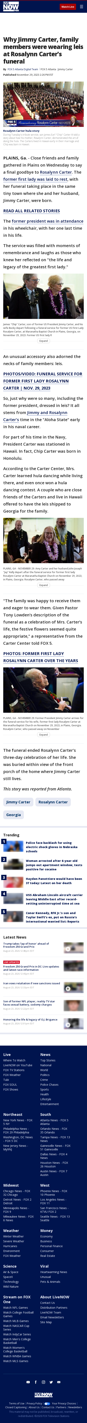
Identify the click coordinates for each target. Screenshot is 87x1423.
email (59, 1382)
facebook (36, 1382)
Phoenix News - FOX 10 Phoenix (53, 1193)
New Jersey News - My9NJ (15, 1147)
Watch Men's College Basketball (17, 1341)
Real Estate (47, 1256)
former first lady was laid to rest (35, 179)
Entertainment (49, 1104)
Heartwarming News (53, 1272)
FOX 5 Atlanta (48, 69)
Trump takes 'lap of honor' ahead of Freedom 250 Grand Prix (26, 945)
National (45, 1065)
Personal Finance (51, 1246)
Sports (44, 1089)
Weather (11, 1230)
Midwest (11, 1185)
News (45, 1054)
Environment (11, 1251)
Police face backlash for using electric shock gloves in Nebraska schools (51, 847)
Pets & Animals (50, 1282)
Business (46, 1241)
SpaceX (8, 1277)
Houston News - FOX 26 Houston (54, 1164)
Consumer (47, 1251)
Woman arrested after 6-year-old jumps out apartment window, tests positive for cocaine (54, 865)
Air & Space (10, 1272)
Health (44, 1094)
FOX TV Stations (13, 1070)
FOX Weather (12, 1075)
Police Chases (49, 1084)
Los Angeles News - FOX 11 (53, 1201)
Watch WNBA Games (17, 1356)
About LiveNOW (54, 1297)
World (44, 1070)
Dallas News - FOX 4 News (53, 1156)
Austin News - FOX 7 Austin (53, 1173)
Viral (44, 1266)
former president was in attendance (47, 221)
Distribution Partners (53, 1307)
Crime (44, 1080)
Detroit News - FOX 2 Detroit (17, 1201)
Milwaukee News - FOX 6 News (18, 1218)
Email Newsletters (52, 1317)
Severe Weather (13, 1241)
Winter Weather (13, 1236)
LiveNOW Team (50, 1312)
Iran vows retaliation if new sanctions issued (31, 983)
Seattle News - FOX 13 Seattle (55, 1218)
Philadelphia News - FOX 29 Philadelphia (16, 1130)
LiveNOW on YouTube (17, 1065)
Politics (45, 1075)
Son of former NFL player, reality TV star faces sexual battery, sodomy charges (29, 1002)
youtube (28, 1382)
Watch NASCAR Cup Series (16, 1327)
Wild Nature (11, 1286)
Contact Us (47, 1303)
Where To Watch (14, 1060)
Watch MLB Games (16, 1321)
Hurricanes (10, 1246)
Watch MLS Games (15, 1361)
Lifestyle (45, 1099)
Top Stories (47, 1060)
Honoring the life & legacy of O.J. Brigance (30, 1019)
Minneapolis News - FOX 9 (16, 1210)
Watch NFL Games (15, 1307)
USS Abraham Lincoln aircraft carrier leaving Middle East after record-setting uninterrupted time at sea (54, 899)
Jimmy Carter (65, 69)
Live (7, 1054)
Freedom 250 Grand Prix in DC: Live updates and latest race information (31, 968)
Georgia (13, 814)
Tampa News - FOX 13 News (55, 1139)
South (45, 1114)
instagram (43, 1382)
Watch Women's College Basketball (15, 1349)
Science (10, 1266)
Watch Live (68, 6)
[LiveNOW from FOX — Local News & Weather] (11, 6)
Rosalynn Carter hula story (21, 131)
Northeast (12, 1114)
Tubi (6, 1080)
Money (46, 1230)
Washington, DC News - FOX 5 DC (18, 1139)
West (45, 1185)
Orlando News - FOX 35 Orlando (53, 1130)
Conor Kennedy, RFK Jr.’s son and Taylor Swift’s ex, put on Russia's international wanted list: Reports (52, 917)
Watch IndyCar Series (17, 1334)
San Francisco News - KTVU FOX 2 (54, 1210)
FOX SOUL (10, 1084)
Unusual (45, 1277)
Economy (46, 1236)
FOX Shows (10, 1089)
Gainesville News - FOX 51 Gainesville (55, 1147)
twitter (51, 1382)
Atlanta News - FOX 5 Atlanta (54, 1122)
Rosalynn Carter (56, 172)
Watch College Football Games (18, 1314)
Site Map (46, 1322)
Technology (11, 1282)
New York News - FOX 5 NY (17, 1122)
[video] (74, 948)
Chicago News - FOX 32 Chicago (16, 1193)
